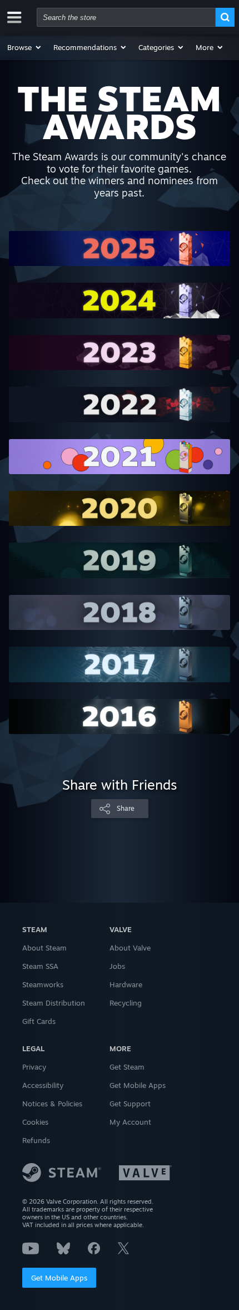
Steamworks (42, 984)
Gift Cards (39, 1021)
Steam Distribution (53, 1002)
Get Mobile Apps (59, 1277)
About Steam (44, 947)
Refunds (36, 1140)
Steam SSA (40, 966)
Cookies (35, 1121)
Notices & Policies (52, 1103)
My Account (130, 1121)
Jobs (117, 966)
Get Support (130, 1103)
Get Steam (127, 1066)
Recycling (125, 1002)
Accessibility (42, 1085)
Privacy (34, 1066)
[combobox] (126, 17)
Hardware (125, 984)
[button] (25, 47)
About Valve (130, 947)
